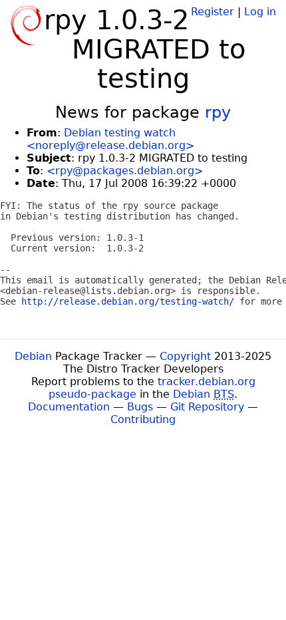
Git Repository (207, 406)
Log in (260, 11)
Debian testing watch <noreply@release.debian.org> (110, 139)
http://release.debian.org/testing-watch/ (127, 301)
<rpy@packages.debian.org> (125, 170)
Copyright (185, 356)
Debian (33, 356)
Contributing (143, 419)
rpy (218, 112)
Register (212, 11)
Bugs (140, 406)
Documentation (69, 406)
